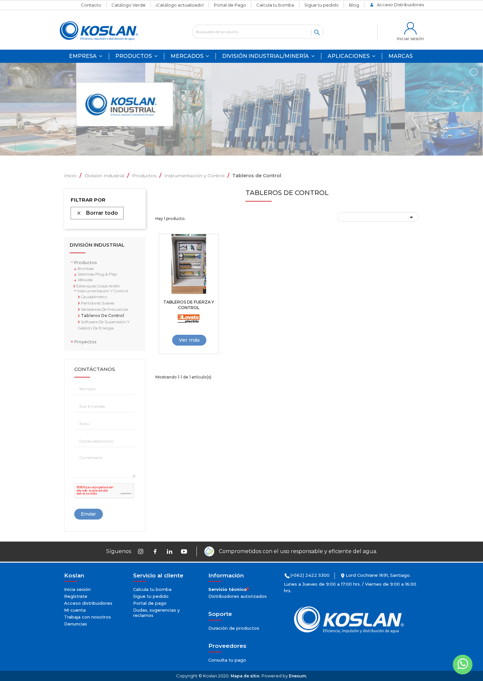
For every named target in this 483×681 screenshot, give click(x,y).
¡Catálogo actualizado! (180, 5)
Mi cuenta (75, 610)
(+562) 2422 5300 (310, 575)
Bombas (86, 268)
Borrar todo (97, 213)
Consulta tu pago (227, 660)
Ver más (189, 340)
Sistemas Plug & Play (97, 274)
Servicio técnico (227, 589)
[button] (351, 56)
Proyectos (85, 341)
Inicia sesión (77, 589)
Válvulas (85, 279)
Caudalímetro (93, 296)
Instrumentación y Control (103, 290)
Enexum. (298, 675)
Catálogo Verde (128, 5)
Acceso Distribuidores (400, 4)
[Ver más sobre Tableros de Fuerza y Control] (189, 264)
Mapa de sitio (245, 675)
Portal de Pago (230, 5)
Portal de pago (150, 603)
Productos (85, 262)
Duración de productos (233, 628)
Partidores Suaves (97, 303)
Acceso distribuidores (88, 603)
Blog (354, 5)
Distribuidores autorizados (237, 596)
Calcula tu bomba (275, 5)
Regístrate (75, 596)
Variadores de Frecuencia (104, 309)
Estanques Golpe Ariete (97, 285)
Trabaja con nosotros (87, 617)
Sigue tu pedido (321, 5)
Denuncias (75, 623)
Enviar (88, 514)
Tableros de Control (102, 315)
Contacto (91, 5)
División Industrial (97, 245)
